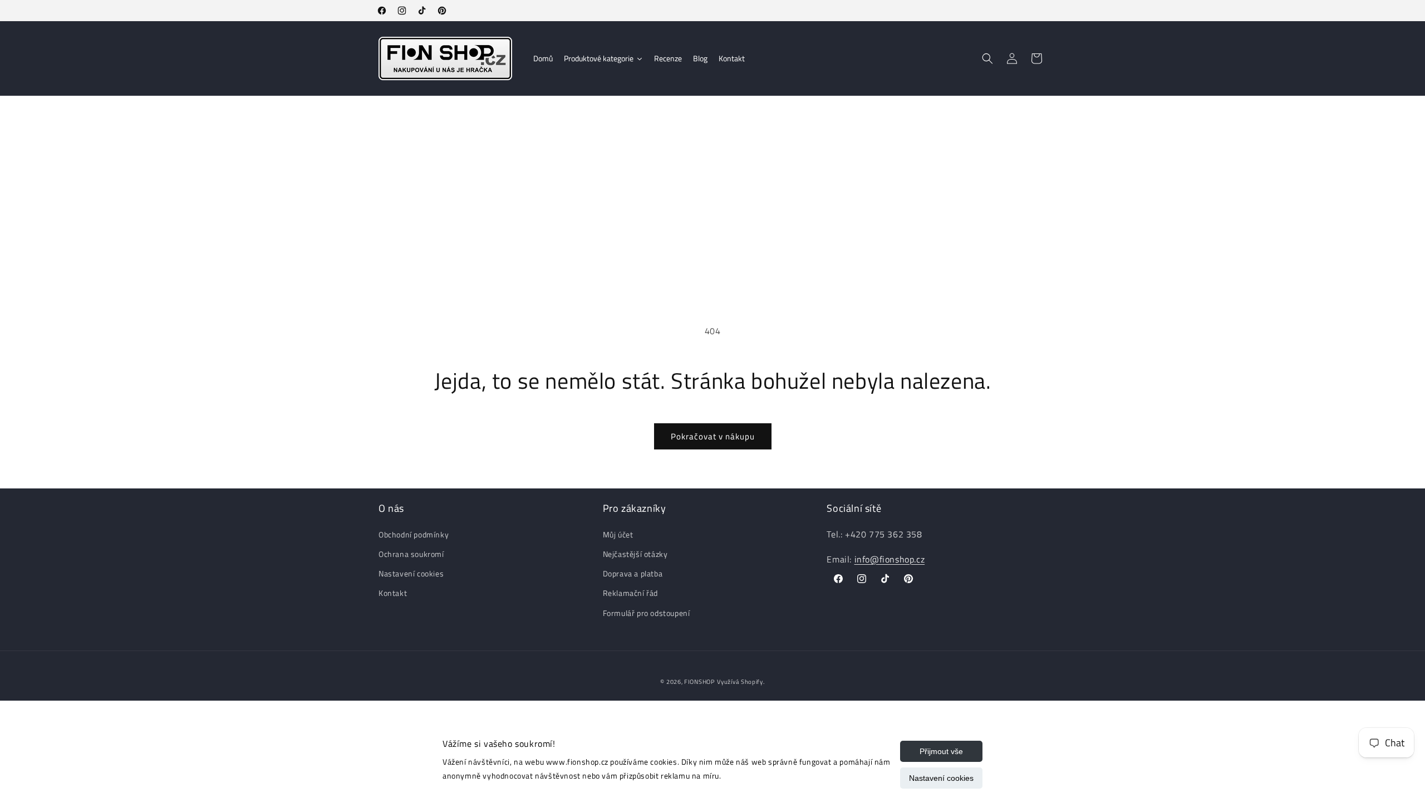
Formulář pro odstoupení (646, 613)
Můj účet (618, 534)
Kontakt (393, 593)
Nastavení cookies (941, 778)
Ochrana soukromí (411, 554)
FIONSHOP (699, 681)
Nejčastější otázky (635, 554)
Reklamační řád (630, 593)
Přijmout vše (941, 751)
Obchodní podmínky (414, 534)
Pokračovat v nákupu (713, 436)
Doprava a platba (633, 573)
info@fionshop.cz (889, 559)
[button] (987, 58)
